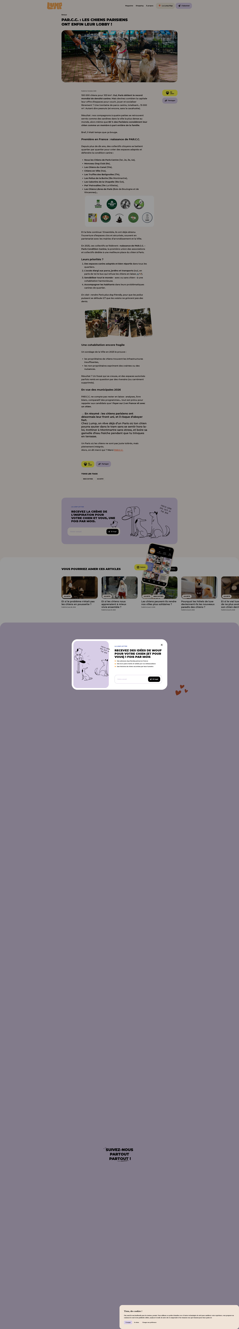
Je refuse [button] (136, 1322)
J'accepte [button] (128, 1322)
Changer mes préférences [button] (149, 1322)
